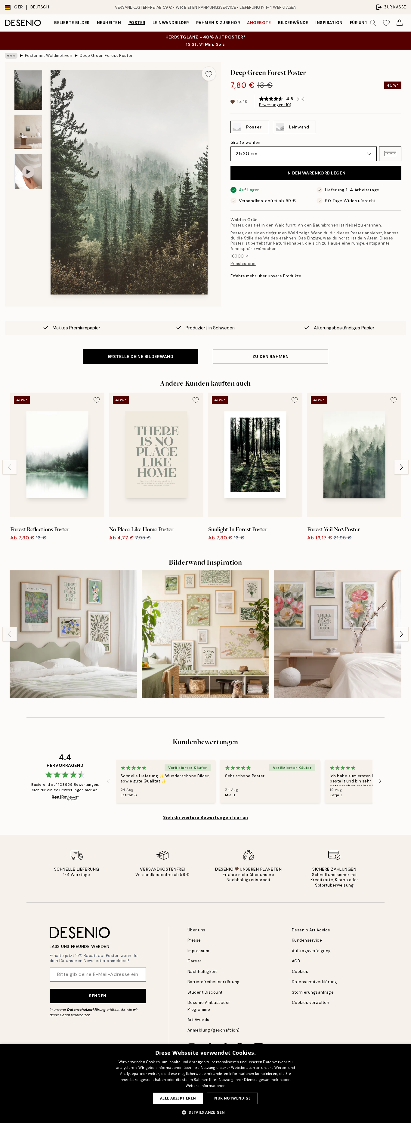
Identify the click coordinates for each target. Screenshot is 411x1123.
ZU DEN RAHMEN (270, 356)
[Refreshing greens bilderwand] (73, 634)
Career (194, 961)
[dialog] (205, 1083)
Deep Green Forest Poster (106, 55)
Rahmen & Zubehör (218, 22)
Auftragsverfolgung (311, 950)
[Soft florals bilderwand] (337, 634)
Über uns (196, 930)
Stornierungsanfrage (313, 992)
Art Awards (198, 1019)
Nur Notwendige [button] (232, 1098)
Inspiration (329, 22)
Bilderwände (293, 22)
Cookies (300, 971)
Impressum (198, 950)
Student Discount (205, 992)
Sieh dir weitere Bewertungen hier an (205, 817)
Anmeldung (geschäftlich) (213, 1030)
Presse (194, 940)
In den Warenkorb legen (315, 173)
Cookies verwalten (310, 1002)
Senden (97, 995)
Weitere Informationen (205, 1085)
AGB (296, 961)
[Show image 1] (28, 90)
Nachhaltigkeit (202, 971)
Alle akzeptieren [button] (178, 1098)
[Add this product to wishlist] (209, 73)
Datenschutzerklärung (86, 1009)
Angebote (259, 22)
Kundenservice (307, 940)
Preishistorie (243, 263)
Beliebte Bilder (72, 22)
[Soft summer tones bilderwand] (205, 634)
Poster (136, 22)
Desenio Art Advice (311, 930)
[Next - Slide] (401, 467)
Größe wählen (245, 142)
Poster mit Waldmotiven (48, 55)
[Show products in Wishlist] (386, 23)
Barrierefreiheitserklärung (213, 981)
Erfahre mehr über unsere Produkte (265, 276)
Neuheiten (109, 22)
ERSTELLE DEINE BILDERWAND (141, 356)
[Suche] (373, 22)
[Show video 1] (28, 171)
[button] (390, 154)
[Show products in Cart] (399, 23)
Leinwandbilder (171, 22)
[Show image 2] (28, 132)
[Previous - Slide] (9, 467)
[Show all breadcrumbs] (11, 56)
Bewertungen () (275, 105)
